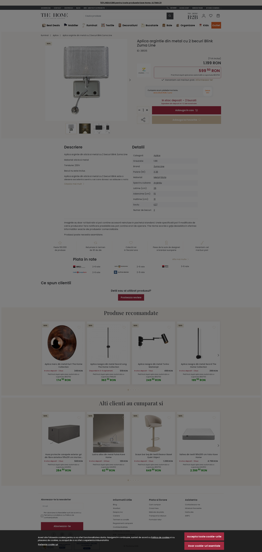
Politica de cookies (160, 537)
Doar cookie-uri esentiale (204, 545)
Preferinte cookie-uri (48, 544)
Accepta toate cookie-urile (204, 536)
